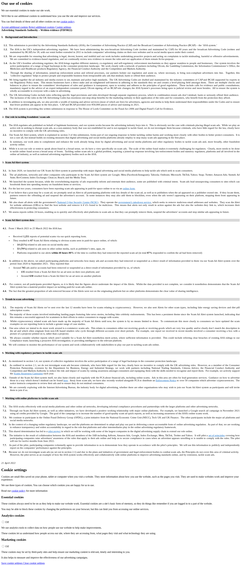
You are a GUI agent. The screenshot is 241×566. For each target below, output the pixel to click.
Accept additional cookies (14, 27)
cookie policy (67, 21)
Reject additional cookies (42, 27)
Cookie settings (63, 27)
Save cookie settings (12, 563)
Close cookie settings (34, 563)
